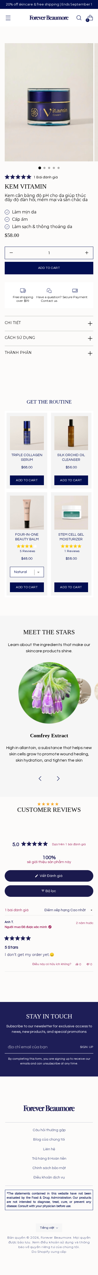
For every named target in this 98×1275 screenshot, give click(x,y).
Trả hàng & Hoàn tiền (49, 1158)
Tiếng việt (47, 1227)
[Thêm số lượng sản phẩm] (11, 253)
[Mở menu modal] (8, 17)
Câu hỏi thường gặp (49, 1130)
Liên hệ (49, 1149)
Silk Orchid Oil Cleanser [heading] (71, 457)
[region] (49, 504)
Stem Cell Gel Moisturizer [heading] (71, 537)
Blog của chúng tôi (49, 1139)
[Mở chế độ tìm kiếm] (78, 17)
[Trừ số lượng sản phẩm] (86, 253)
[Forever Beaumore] (49, 17)
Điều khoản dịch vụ (49, 1177)
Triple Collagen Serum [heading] (26, 457)
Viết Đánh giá (55, 878)
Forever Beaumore (56, 1237)
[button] (31, 177)
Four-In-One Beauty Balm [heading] (27, 537)
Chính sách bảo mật (49, 1168)
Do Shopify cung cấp (49, 1252)
